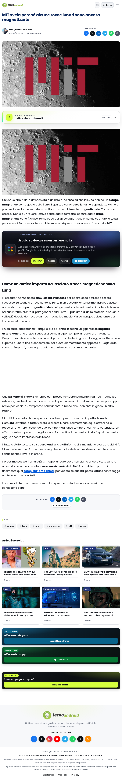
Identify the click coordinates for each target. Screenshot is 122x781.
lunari (38, 526)
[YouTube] (57, 739)
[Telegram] (104, 33)
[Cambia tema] (97, 5)
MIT (70, 526)
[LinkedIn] (98, 33)
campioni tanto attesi (39, 471)
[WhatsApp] (111, 33)
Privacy (75, 774)
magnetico (55, 526)
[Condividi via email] (117, 33)
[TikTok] (80, 739)
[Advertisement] (61, 364)
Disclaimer (48, 774)
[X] (92, 33)
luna (24, 526)
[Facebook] (86, 33)
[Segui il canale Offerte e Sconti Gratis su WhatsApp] (72, 739)
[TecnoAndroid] (14, 5)
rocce (83, 526)
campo (10, 526)
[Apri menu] (117, 5)
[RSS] (88, 739)
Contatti (62, 774)
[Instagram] (49, 739)
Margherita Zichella (20, 29)
